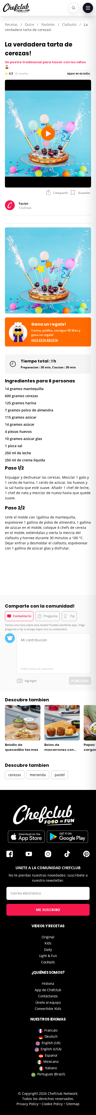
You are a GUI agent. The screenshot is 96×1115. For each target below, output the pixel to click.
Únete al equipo (48, 1002)
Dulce (29, 24)
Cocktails (48, 962)
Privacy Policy (27, 1103)
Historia (48, 983)
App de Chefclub (48, 990)
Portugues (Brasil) (51, 1074)
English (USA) (51, 1049)
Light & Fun (48, 955)
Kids (48, 943)
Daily (48, 949)
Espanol (51, 1055)
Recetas (11, 24)
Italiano (51, 1068)
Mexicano (51, 1061)
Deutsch (51, 1036)
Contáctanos (48, 996)
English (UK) (51, 1042)
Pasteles (48, 24)
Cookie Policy (52, 1103)
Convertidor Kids (48, 1008)
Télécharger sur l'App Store (26, 837)
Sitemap (73, 1103)
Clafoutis (69, 24)
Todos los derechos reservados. (48, 1098)
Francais (51, 1030)
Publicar (80, 680)
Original (48, 937)
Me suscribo (48, 909)
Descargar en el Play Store (67, 837)
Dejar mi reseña (78, 73)
